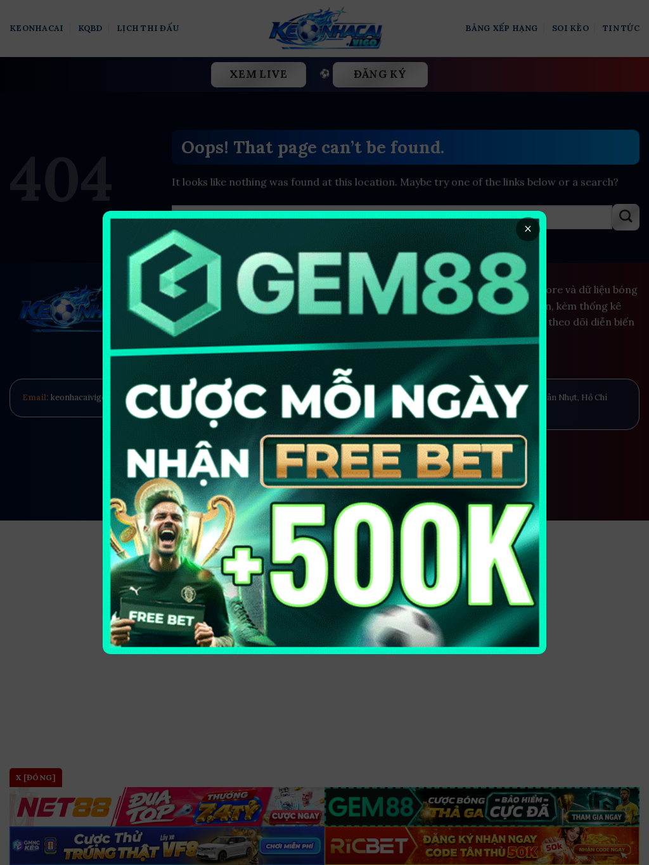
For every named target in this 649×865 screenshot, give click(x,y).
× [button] (528, 228)
